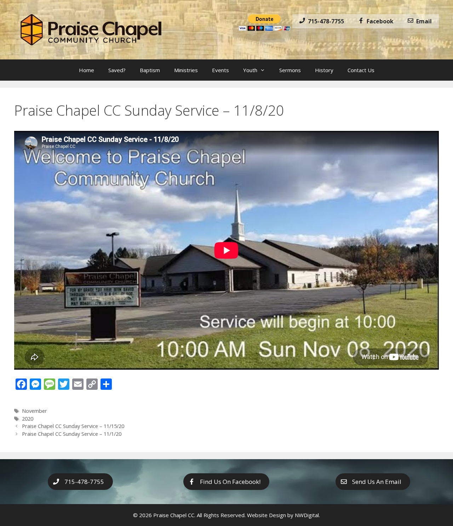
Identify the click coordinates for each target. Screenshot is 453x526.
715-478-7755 (324, 21)
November (34, 410)
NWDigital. (307, 515)
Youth (250, 70)
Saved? (117, 70)
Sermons (290, 70)
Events (220, 70)
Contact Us (361, 70)
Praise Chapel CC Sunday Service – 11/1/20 (71, 433)
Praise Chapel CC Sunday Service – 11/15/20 (73, 426)
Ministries (186, 70)
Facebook (379, 21)
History (324, 70)
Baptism (150, 70)
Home (86, 70)
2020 (27, 418)
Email (422, 21)
